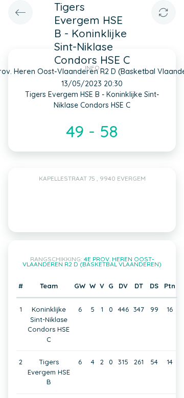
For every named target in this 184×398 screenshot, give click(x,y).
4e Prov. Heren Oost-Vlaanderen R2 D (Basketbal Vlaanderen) (92, 261)
